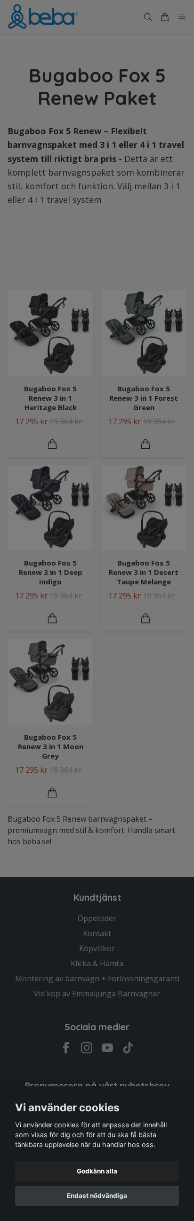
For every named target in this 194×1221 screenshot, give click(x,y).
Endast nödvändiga (97, 1195)
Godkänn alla (97, 1171)
